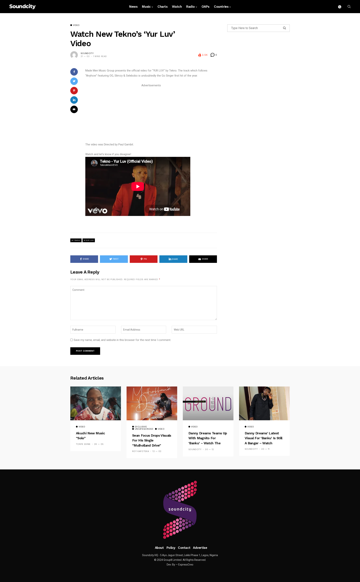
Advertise (200, 548)
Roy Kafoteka (140, 451)
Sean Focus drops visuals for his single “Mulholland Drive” (151, 440)
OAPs (205, 6)
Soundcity (87, 53)
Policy (170, 548)
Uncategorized (144, 429)
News (133, 6)
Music (146, 6)
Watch (177, 6)
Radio (190, 6)
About (159, 548)
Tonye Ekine (83, 444)
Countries (221, 6)
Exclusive (141, 427)
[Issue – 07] (180, 510)
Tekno (76, 240)
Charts (162, 6)
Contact (184, 548)
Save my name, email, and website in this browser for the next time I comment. (122, 340)
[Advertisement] (151, 114)
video (76, 25)
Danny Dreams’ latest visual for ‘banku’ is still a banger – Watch (263, 438)
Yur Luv (90, 240)
